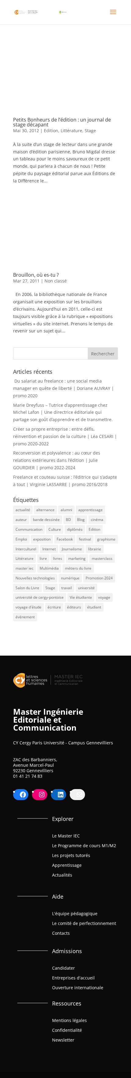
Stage (90, 130)
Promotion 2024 (99, 578)
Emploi (21, 539)
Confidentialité (67, 1030)
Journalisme (72, 549)
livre (43, 558)
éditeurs (74, 607)
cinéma (97, 519)
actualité (23, 509)
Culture (54, 529)
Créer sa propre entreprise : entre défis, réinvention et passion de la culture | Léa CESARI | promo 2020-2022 (65, 436)
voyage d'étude (28, 607)
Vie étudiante (81, 597)
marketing (77, 558)
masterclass (102, 558)
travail (66, 587)
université (86, 587)
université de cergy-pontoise (40, 597)
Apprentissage (67, 865)
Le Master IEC (66, 836)
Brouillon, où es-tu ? (36, 274)
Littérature (71, 130)
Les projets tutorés (71, 855)
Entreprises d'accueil (73, 978)
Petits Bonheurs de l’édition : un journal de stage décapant (62, 122)
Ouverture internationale (77, 987)
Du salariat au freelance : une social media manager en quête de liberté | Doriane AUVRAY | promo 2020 (63, 388)
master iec (25, 568)
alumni (66, 509)
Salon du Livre (27, 587)
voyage (104, 597)
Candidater (63, 968)
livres (57, 558)
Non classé (55, 281)
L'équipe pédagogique (74, 913)
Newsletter (63, 1040)
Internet (49, 549)
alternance (45, 509)
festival (85, 539)
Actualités (62, 875)
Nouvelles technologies (35, 578)
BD (68, 519)
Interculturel (26, 549)
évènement (25, 616)
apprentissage (90, 509)
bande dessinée (46, 519)
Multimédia (49, 568)
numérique (70, 578)
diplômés (75, 529)
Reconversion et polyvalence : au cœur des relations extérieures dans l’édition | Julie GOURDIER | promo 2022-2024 (56, 460)
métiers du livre (78, 568)
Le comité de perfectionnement (84, 923)
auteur (21, 519)
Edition (51, 130)
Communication (29, 529)
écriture (54, 607)
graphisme (106, 539)
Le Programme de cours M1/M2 (84, 845)
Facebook (65, 539)
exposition (42, 539)
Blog (81, 519)
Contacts (61, 933)
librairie (94, 549)
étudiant (94, 607)
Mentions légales (69, 1020)
